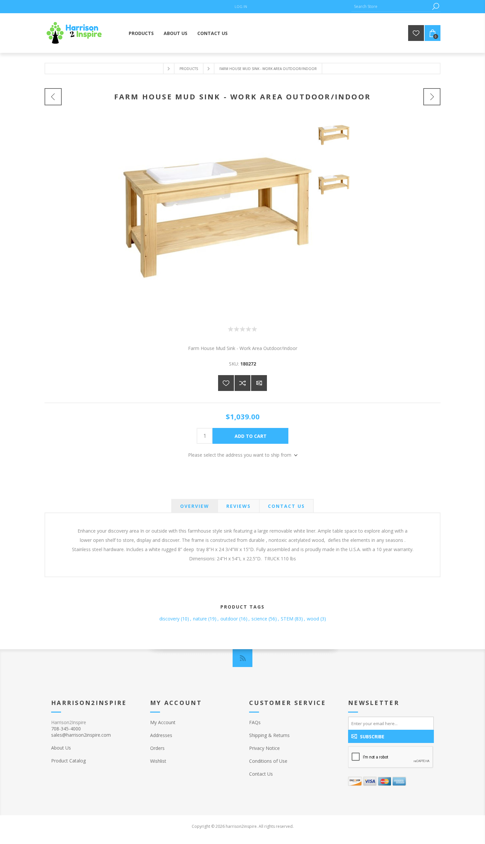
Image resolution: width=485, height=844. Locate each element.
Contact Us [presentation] (286, 506)
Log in (241, 6)
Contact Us (261, 774)
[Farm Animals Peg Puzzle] (53, 96)
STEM (287, 618)
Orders (157, 748)
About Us (61, 748)
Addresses (161, 735)
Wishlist (158, 761)
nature (200, 618)
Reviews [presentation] (238, 506)
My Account (163, 722)
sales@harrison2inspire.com (81, 735)
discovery (169, 618)
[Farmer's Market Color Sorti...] (431, 96)
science (259, 618)
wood (313, 618)
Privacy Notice (264, 748)
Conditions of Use (268, 761)
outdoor (229, 618)
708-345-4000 (66, 728)
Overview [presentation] (194, 506)
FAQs (255, 722)
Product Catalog (68, 760)
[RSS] (242, 658)
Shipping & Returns (269, 735)
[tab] (194, 506)
